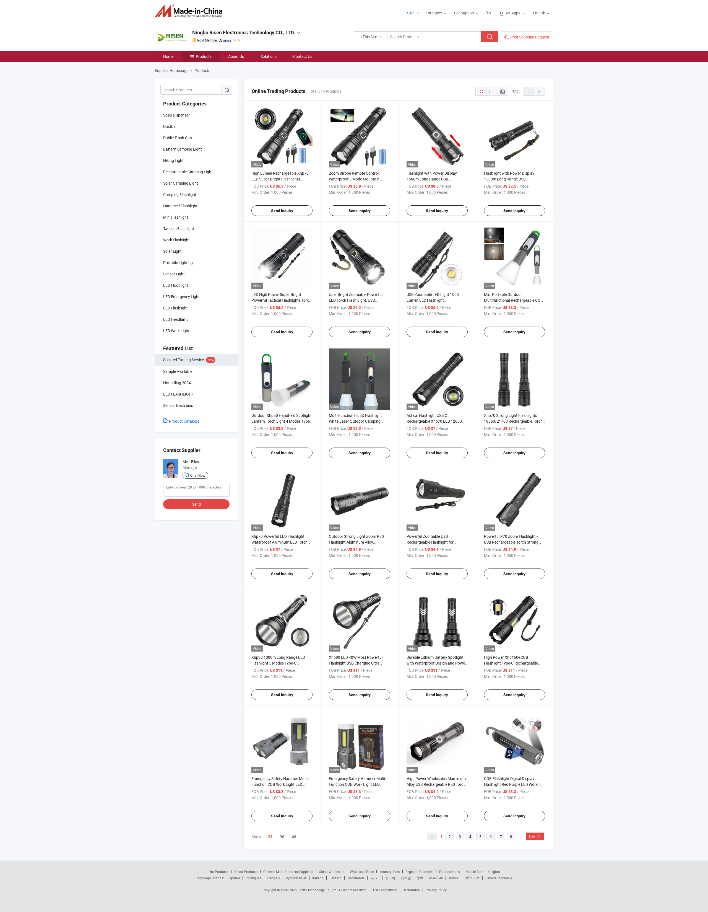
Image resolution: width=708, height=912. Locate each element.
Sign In (413, 12)
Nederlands (356, 878)
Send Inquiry (282, 210)
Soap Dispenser (176, 115)
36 (282, 836)
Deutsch (335, 878)
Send (196, 504)
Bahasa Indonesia (498, 878)
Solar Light (172, 251)
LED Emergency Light (181, 296)
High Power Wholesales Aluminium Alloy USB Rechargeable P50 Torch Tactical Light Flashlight (436, 784)
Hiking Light (173, 160)
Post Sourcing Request (529, 37)
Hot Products (218, 871)
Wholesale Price (362, 871)
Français (273, 878)
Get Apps (512, 12)
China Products (245, 871)
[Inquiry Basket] (489, 12)
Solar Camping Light (180, 183)
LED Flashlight (175, 308)
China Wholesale (331, 871)
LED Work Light (176, 330)
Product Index (449, 871)
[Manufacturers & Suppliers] (190, 10)
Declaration (411, 890)
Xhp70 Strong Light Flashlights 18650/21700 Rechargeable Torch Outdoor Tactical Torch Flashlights (513, 421)
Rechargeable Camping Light (188, 171)
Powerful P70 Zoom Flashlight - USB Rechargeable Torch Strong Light (511, 542)
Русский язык (296, 878)
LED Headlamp (176, 319)
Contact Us (302, 56)
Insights (494, 871)
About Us (236, 56)
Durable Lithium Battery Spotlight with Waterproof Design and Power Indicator (436, 663)
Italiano (318, 878)
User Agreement (385, 890)
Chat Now (197, 475)
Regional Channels (419, 871)
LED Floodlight (175, 285)
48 (294, 836)
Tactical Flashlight (178, 228)
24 (270, 837)
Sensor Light (174, 274)
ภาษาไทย (436, 878)
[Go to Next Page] (539, 91)
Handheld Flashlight (180, 205)
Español (234, 878)
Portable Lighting (178, 262)
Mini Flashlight (175, 217)
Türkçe (453, 878)
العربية (374, 878)
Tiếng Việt (472, 878)
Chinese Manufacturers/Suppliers (288, 871)
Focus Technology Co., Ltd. (318, 890)
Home (168, 56)
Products (204, 56)
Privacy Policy (436, 890)
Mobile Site (474, 871)
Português (253, 878)
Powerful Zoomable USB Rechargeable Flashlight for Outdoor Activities (430, 542)
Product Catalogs (184, 421)
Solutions (269, 56)
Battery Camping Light (182, 149)
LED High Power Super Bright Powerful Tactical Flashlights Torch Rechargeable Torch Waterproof (281, 300)
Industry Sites (389, 871)
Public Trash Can (177, 137)
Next (533, 836)
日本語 (406, 878)
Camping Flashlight (179, 194)
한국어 (390, 878)
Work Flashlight (176, 239)
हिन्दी (420, 878)
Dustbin (169, 126)
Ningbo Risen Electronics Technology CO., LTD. (243, 32)
